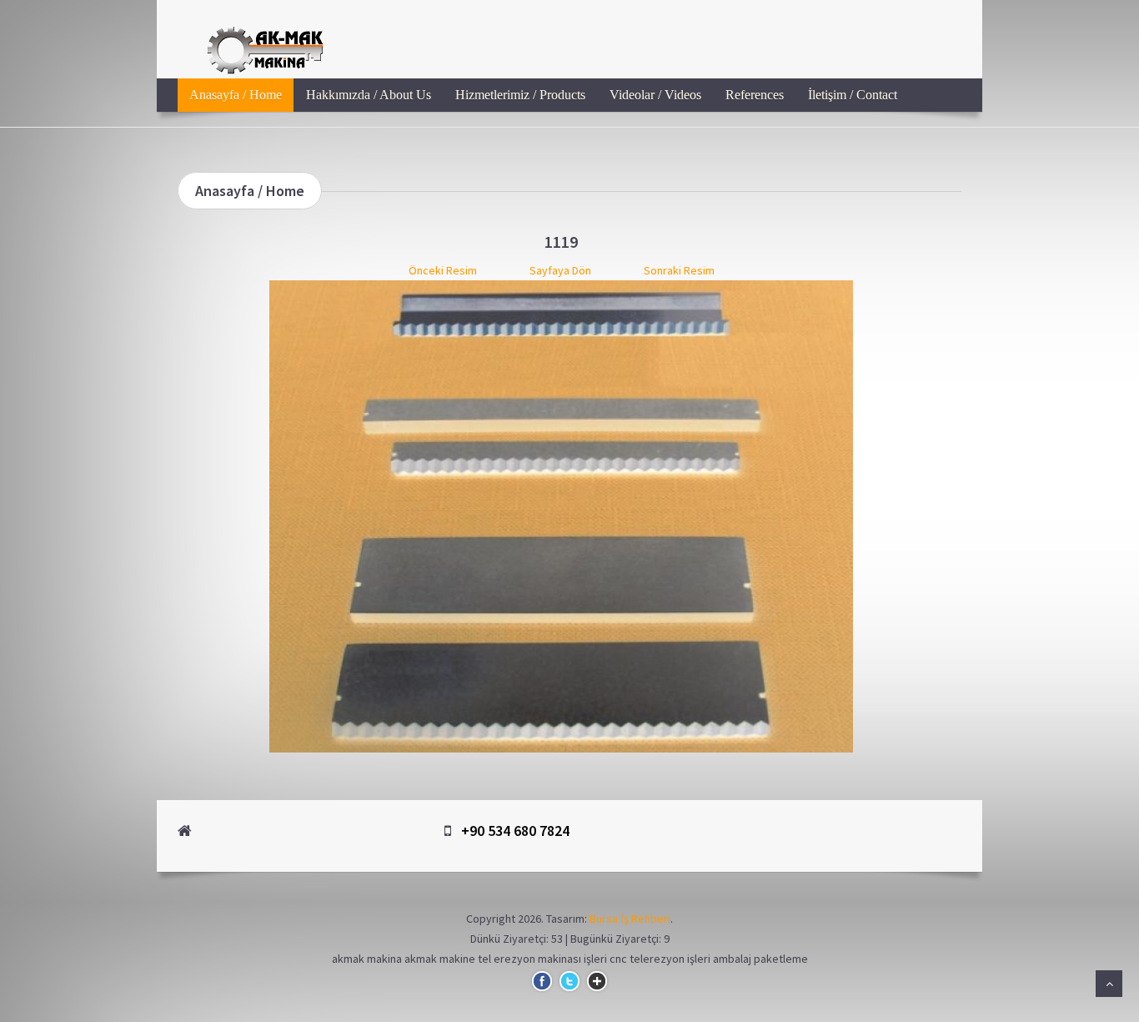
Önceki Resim (443, 270)
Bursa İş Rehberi (630, 918)
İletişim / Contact (852, 95)
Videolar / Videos (655, 95)
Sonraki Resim (679, 270)
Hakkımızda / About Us (368, 95)
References (754, 95)
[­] (669, 30)
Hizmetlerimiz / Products (520, 95)
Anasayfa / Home (235, 95)
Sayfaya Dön (560, 270)
